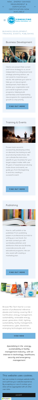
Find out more (17, 106)
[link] (19, 20)
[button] (5, 20)
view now (19, 336)
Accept (19, 395)
